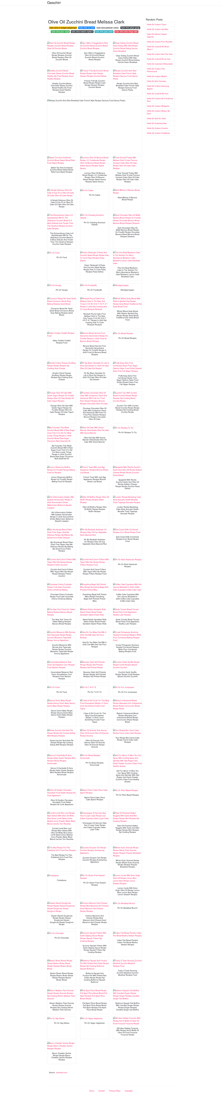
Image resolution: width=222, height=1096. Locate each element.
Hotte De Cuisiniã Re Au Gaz (158, 59)
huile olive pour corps (60, 31)
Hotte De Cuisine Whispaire (158, 106)
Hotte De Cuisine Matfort (157, 76)
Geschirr (54, 2)
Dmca (91, 1090)
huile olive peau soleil (104, 31)
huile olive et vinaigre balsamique (63, 28)
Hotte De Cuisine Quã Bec (157, 29)
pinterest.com (61, 1072)
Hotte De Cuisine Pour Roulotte (159, 41)
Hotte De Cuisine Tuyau (156, 24)
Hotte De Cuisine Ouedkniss (158, 133)
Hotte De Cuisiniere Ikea (157, 123)
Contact (102, 1090)
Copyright (129, 1090)
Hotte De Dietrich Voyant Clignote (157, 35)
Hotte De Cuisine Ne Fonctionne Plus (160, 99)
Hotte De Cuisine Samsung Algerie (158, 87)
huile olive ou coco (86, 28)
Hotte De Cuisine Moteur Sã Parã (158, 112)
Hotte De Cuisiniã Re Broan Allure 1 (158, 47)
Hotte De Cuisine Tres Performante (156, 70)
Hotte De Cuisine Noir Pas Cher (160, 54)
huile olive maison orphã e (82, 31)
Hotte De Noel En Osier (156, 118)
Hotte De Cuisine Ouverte (157, 128)
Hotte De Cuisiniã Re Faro (157, 93)
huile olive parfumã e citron (108, 28)
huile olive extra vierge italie (126, 31)
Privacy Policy (114, 1090)
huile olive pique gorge (130, 28)
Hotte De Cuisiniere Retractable (160, 64)
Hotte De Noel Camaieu (156, 81)
